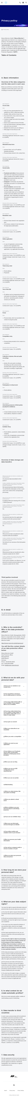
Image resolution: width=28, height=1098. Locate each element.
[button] (20, 2)
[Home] (6, 2)
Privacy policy (12, 1090)
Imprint (5, 1090)
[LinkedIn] (14, 1085)
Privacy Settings (21, 1090)
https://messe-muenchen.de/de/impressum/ (12, 643)
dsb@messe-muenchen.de (12, 665)
